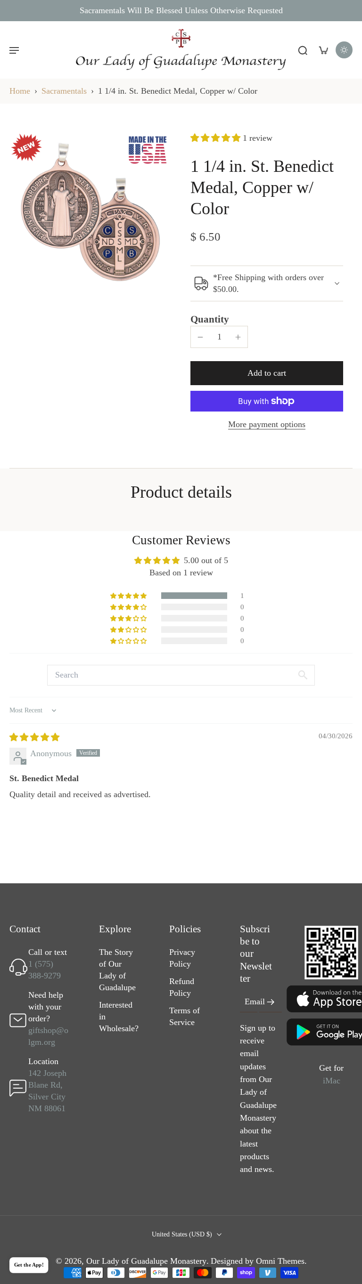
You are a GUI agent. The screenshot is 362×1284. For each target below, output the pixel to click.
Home (19, 91)
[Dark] (344, 49)
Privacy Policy (182, 958)
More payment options (266, 424)
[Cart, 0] (323, 49)
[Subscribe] (270, 1002)
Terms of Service (184, 1016)
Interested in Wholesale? (119, 1017)
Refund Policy (181, 987)
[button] (14, 49)
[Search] (302, 49)
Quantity (209, 319)
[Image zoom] (90, 213)
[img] (34, 737)
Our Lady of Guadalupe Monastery (146, 1261)
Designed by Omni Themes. (259, 1261)
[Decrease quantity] (200, 337)
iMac (331, 1080)
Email (255, 1002)
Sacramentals (64, 91)
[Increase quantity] (238, 337)
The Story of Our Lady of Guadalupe (117, 970)
